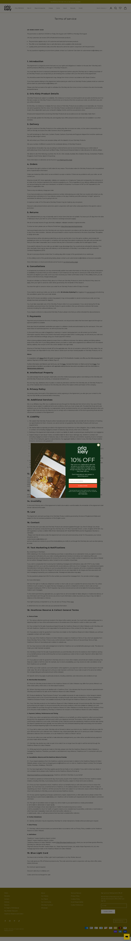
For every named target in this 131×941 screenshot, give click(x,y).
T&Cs (79, 493)
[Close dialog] (98, 445)
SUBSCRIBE (83, 486)
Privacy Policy (85, 493)
